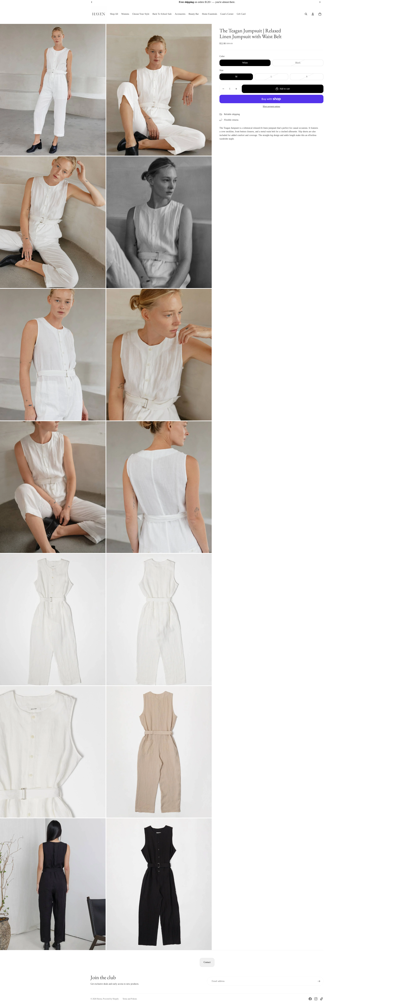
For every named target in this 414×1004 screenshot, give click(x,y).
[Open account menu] (312, 14)
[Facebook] (310, 999)
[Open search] (306, 14)
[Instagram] (316, 999)
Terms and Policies (130, 999)
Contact (207, 962)
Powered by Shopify (111, 999)
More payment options (271, 106)
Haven (99, 999)
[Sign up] (319, 981)
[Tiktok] (321, 999)
